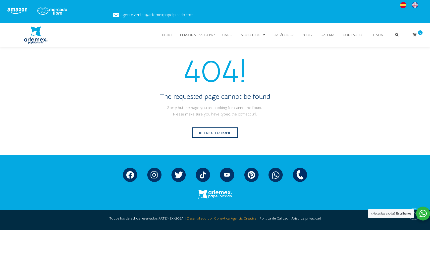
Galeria (327, 35)
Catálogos (283, 35)
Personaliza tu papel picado (206, 35)
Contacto (352, 35)
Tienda (377, 35)
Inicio (166, 35)
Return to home (215, 132)
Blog (307, 35)
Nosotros (250, 35)
